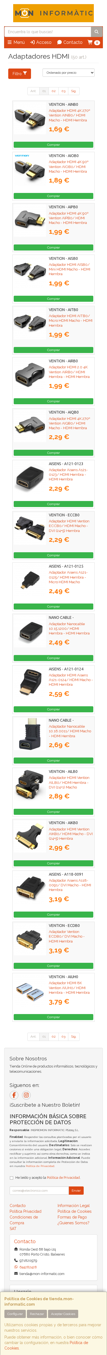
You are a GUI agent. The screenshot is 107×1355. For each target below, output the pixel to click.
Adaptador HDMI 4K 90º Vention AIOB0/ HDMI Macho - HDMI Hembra (68, 166)
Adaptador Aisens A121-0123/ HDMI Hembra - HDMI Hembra (68, 475)
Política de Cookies (75, 1211)
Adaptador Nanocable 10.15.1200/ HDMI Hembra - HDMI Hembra (69, 629)
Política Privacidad (25, 1211)
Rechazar (37, 1314)
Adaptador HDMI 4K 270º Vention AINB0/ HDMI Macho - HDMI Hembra (69, 115)
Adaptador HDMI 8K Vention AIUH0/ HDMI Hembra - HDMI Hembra (69, 988)
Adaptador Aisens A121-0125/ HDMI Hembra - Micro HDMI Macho (68, 577)
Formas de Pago (72, 1217)
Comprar (53, 145)
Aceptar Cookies (63, 1314)
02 (54, 91)
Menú (18, 42)
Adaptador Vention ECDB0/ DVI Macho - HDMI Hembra (67, 936)
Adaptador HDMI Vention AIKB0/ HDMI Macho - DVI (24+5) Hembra (71, 834)
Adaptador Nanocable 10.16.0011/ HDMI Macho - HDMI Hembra (70, 731)
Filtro (17, 74)
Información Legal (74, 1205)
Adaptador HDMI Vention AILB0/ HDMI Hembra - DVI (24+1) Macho (69, 782)
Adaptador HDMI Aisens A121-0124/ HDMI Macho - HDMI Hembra (71, 680)
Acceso (43, 42)
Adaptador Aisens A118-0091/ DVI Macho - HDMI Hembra (70, 885)
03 (63, 91)
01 (44, 91)
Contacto (72, 42)
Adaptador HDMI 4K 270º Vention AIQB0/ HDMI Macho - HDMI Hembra (69, 423)
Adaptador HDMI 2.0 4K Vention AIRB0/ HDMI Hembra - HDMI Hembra (69, 372)
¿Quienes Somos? (73, 1223)
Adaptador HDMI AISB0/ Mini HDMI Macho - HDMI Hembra (69, 269)
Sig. (74, 91)
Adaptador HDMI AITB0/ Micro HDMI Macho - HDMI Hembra (70, 321)
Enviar (76, 1190)
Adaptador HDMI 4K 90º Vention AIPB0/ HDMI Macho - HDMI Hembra (68, 218)
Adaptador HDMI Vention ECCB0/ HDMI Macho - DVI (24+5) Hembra (69, 526)
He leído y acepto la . (48, 1177)
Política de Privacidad (40, 1166)
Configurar (15, 1314)
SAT (13, 1228)
